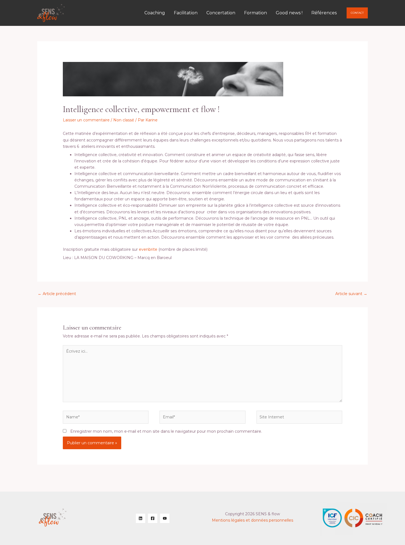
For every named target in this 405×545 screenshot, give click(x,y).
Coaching (154, 12)
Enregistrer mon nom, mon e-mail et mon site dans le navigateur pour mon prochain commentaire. (166, 431)
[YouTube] (164, 518)
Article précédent (57, 293)
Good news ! (289, 12)
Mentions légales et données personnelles (252, 520)
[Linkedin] (140, 518)
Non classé (123, 120)
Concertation (220, 12)
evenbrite (148, 249)
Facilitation (186, 12)
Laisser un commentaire (86, 120)
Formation (255, 12)
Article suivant (351, 293)
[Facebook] (152, 518)
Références (324, 12)
